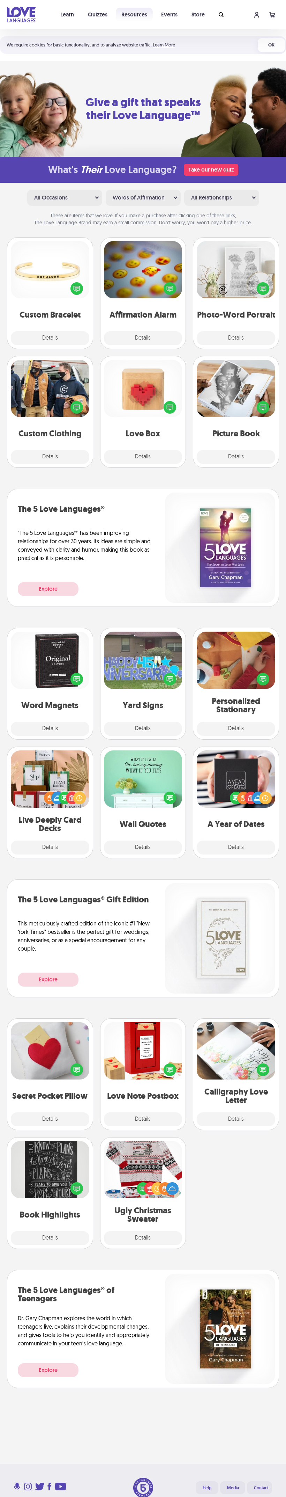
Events (169, 14)
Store (198, 14)
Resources (134, 14)
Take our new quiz (211, 169)
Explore (48, 589)
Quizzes (97, 14)
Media (233, 1488)
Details (50, 338)
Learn (67, 14)
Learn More (164, 45)
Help (207, 1488)
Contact (261, 1488)
